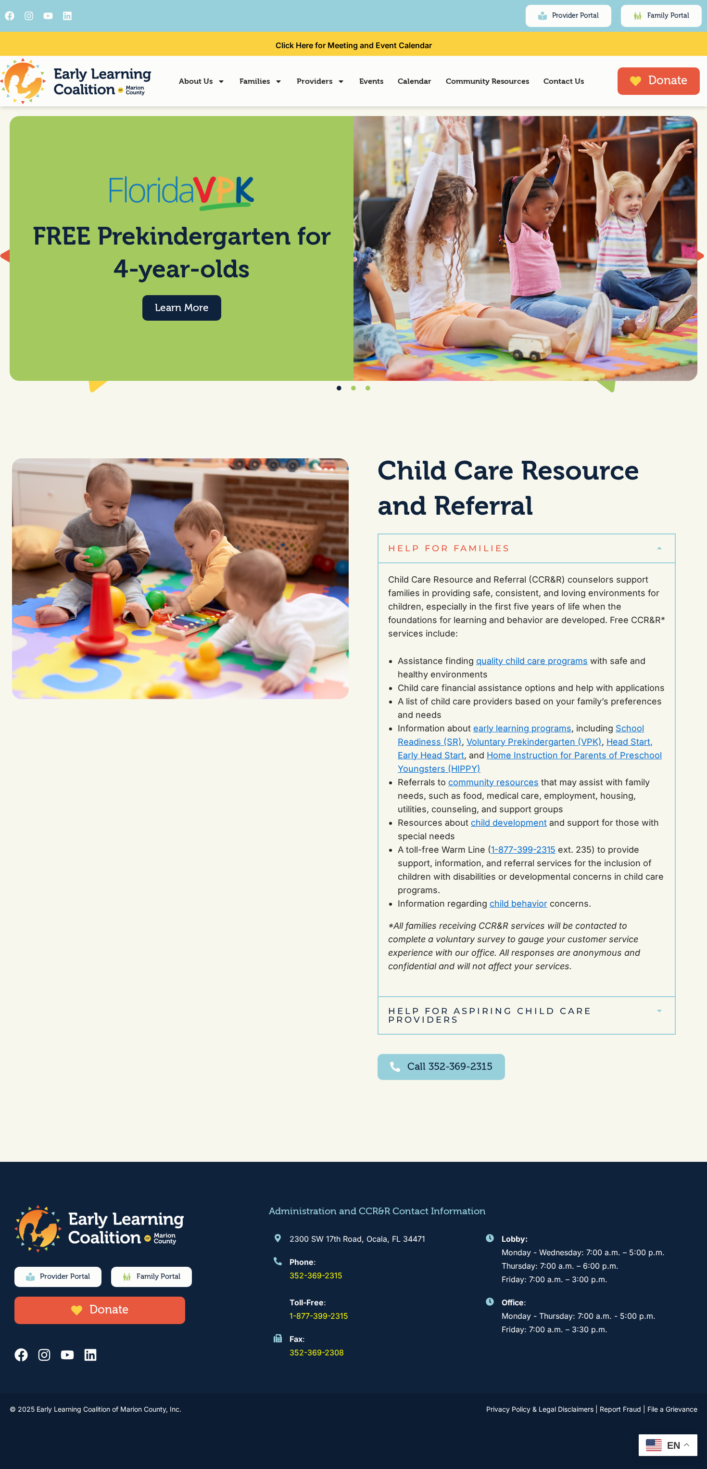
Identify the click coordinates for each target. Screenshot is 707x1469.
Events (371, 81)
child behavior (518, 903)
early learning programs (522, 728)
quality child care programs (532, 661)
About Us (196, 81)
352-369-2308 (317, 1352)
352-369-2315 (316, 1275)
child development (509, 823)
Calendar (414, 81)
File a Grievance (672, 1409)
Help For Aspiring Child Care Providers (490, 1015)
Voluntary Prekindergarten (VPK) (534, 742)
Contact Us (563, 81)
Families (255, 81)
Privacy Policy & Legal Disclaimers (539, 1409)
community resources (493, 782)
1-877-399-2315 (523, 850)
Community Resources (487, 81)
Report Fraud (620, 1409)
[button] (527, 548)
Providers (314, 81)
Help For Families (449, 548)
